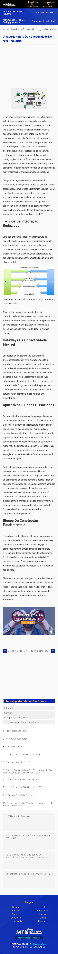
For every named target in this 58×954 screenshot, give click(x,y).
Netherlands (16, 921)
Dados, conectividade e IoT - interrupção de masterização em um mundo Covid (27, 771)
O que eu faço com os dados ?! (23, 754)
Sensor (8, 712)
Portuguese (42, 910)
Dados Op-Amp (14, 746)
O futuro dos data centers (20, 795)
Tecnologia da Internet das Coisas (22, 722)
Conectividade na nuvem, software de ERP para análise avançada (28, 804)
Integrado (9, 708)
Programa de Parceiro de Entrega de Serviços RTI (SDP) (40, 650)
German (16, 907)
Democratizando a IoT (17, 762)
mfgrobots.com (39, 944)
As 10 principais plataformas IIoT (23, 787)
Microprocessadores (16, 738)
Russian (42, 921)
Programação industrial (43, 21)
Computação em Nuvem (17, 717)
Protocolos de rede (16, 730)
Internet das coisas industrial (12, 12)
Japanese (16, 917)
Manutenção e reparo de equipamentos (14, 21)
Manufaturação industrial (22, 29)
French (42, 907)
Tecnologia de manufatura (33, 4)
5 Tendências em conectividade (22, 779)
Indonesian (42, 914)
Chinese (16, 914)
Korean (42, 917)
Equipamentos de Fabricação (48, 4)
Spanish (16, 910)
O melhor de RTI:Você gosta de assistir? (18, 650)
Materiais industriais (43, 12)
